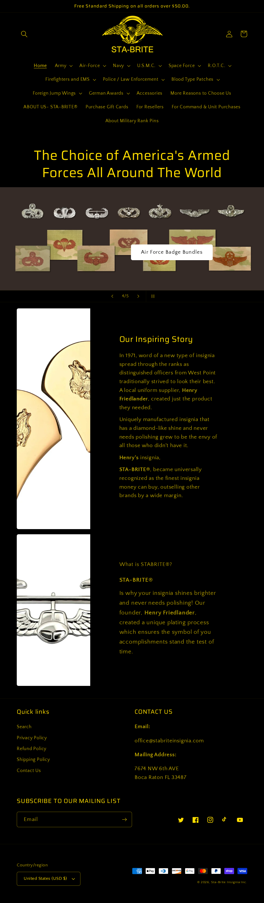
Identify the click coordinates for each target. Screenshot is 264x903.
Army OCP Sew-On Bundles (172, 252)
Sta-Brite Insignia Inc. (229, 882)
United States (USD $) (45, 878)
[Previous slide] (112, 296)
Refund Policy (31, 748)
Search (24, 726)
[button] (24, 34)
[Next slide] (138, 296)
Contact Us (29, 770)
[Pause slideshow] (151, 296)
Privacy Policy (32, 738)
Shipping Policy (33, 759)
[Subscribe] (124, 819)
